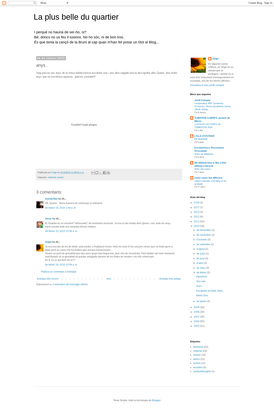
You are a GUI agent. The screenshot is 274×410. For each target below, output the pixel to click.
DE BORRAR (200, 139)
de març (201, 267)
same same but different (208, 177)
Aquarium (201, 276)
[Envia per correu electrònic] (93, 173)
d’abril (200, 263)
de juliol (201, 253)
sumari (60, 177)
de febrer (202, 272)
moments (198, 346)
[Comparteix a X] (101, 173)
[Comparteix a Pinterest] (108, 173)
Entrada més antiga (170, 278)
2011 (197, 221)
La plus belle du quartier (76, 16)
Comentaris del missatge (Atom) (70, 284)
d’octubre (202, 239)
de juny (201, 258)
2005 (197, 326)
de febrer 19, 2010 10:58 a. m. (61, 264)
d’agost (201, 249)
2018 (197, 202)
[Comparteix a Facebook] (104, 173)
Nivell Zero (202, 295)
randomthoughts (202, 371)
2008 (197, 312)
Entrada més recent (47, 278)
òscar (48, 218)
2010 (197, 226)
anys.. (199, 286)
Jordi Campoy (202, 100)
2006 (197, 321)
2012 (197, 216)
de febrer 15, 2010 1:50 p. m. (60, 207)
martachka (51, 198)
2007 (197, 316)
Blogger (156, 400)
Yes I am (200, 281)
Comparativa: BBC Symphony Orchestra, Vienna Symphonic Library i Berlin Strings (212, 106)
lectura (197, 363)
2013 (197, 212)
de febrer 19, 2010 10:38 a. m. (61, 231)
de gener (202, 301)
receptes (198, 367)
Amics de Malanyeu (203, 154)
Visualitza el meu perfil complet (207, 85)
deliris (196, 359)
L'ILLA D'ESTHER (204, 136)
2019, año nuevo (202, 169)
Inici (109, 278)
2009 (197, 307)
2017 (197, 207)
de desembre (204, 230)
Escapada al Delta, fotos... (210, 290)
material (52, 177)
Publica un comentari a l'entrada (58, 271)
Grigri (48, 242)
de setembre (204, 244)
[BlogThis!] (97, 173)
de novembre (204, 235)
